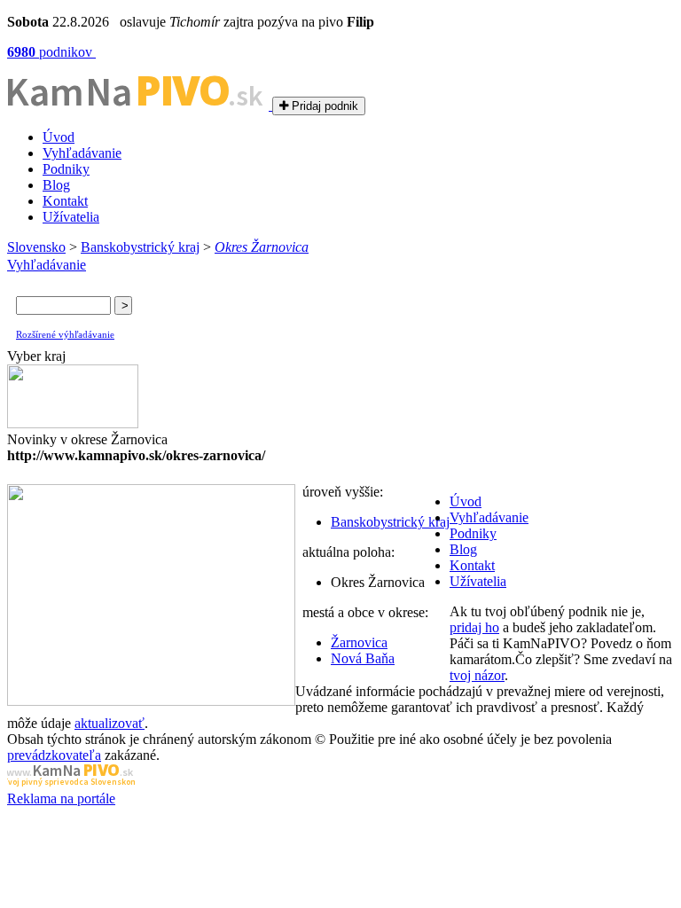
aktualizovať (109, 723)
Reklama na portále (61, 798)
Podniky (66, 168)
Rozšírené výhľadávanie (65, 334)
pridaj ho (474, 627)
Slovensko (36, 246)
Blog (56, 184)
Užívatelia (71, 216)
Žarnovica (359, 642)
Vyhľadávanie (82, 152)
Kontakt (65, 200)
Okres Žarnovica (262, 246)
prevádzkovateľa (54, 755)
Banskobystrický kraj (140, 246)
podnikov (51, 51)
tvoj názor (477, 675)
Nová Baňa (363, 658)
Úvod (58, 137)
